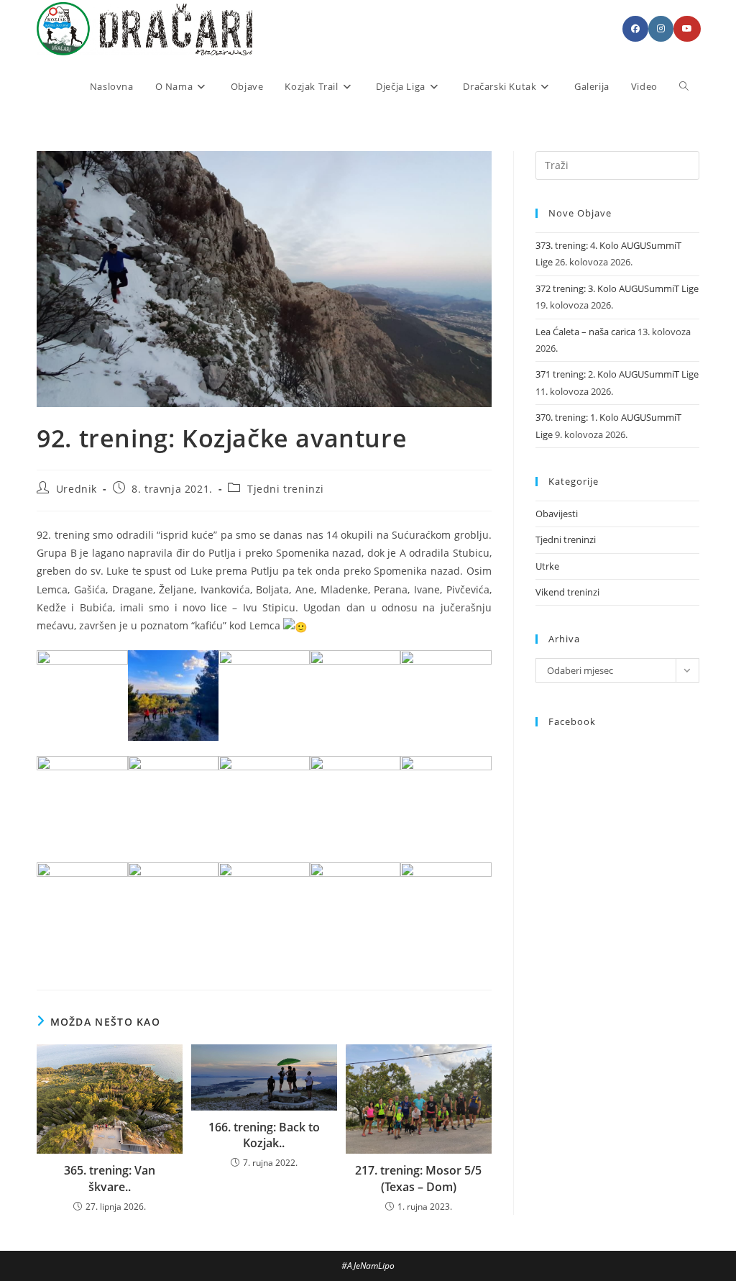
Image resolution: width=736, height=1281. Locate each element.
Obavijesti (556, 513)
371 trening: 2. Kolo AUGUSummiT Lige (617, 374)
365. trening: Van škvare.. (109, 1178)
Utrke (547, 566)
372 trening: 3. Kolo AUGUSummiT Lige (617, 288)
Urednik (76, 489)
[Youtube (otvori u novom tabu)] (687, 29)
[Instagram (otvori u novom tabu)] (660, 29)
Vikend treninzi (567, 591)
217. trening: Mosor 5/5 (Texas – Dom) (418, 1178)
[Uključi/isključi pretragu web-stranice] (683, 86)
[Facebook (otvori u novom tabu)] (635, 29)
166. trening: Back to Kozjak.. (264, 1135)
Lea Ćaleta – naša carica (585, 331)
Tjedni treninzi (285, 489)
